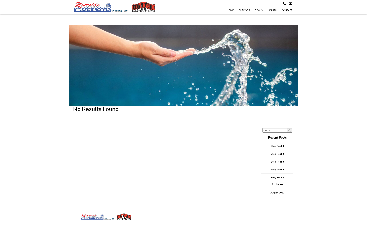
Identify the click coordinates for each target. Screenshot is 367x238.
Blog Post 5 (277, 177)
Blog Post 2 (277, 154)
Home (230, 10)
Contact (287, 10)
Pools (259, 10)
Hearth (272, 10)
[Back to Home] (100, 7)
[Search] (289, 130)
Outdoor (244, 10)
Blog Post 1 (277, 146)
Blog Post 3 (277, 161)
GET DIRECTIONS (232, 230)
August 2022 (277, 192)
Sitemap (184, 225)
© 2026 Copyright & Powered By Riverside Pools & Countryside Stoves (183, 235)
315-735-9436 (231, 224)
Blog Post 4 (277, 169)
